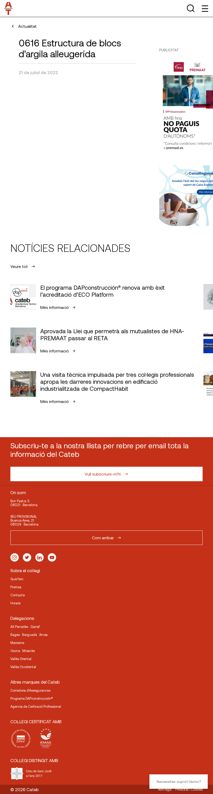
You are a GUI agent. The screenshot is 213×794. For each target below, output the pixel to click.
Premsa (15, 587)
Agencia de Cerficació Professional (35, 706)
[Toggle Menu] (204, 8)
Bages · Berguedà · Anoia (29, 634)
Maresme (17, 642)
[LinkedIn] (39, 557)
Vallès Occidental (23, 667)
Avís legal (165, 789)
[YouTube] (52, 557)
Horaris (15, 603)
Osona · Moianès (22, 651)
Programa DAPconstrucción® (31, 698)
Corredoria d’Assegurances (30, 690)
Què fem (16, 579)
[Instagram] (14, 557)
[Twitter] (27, 557)
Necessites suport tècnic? (179, 781)
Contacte (17, 595)
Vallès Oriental (20, 659)
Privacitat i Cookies (189, 789)
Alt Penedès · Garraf (25, 626)
